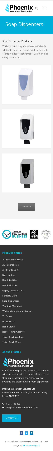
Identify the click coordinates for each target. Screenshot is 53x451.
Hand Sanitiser (10, 280)
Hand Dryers (8, 327)
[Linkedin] (31, 433)
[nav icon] (44, 8)
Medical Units (9, 286)
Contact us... (26, 207)
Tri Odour (7, 316)
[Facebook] (21, 433)
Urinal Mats (8, 322)
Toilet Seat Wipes (11, 342)
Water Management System (17, 311)
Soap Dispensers (10, 301)
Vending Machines (12, 306)
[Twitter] (26, 433)
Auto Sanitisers (10, 265)
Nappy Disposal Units (13, 291)
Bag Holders (8, 275)
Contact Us (11, 418)
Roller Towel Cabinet (13, 332)
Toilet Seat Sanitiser (13, 337)
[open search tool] (36, 8)
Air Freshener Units (12, 260)
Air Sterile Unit (10, 270)
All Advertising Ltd (31, 445)
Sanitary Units (9, 296)
